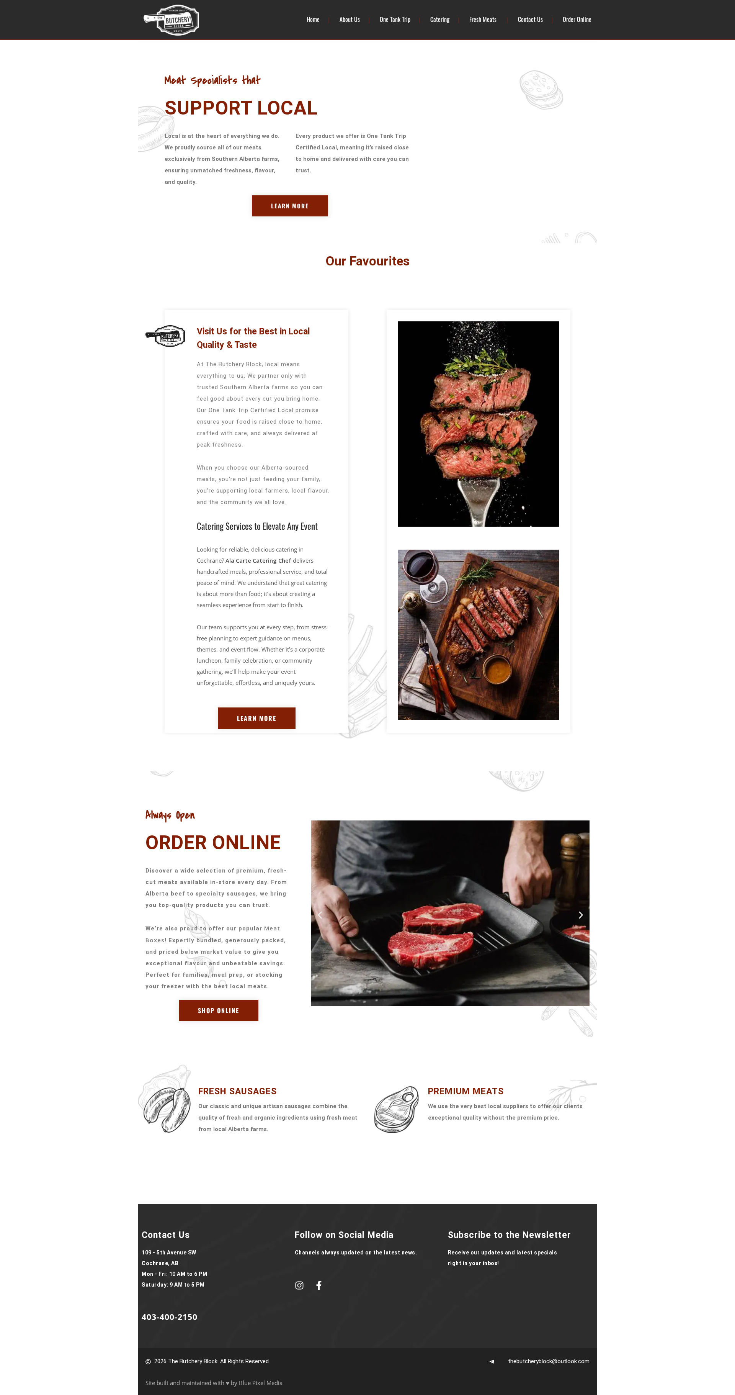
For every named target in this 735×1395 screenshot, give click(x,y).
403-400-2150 (170, 1316)
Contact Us (530, 19)
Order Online (577, 19)
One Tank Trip (395, 19)
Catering (439, 19)
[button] (320, 915)
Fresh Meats (483, 19)
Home (313, 19)
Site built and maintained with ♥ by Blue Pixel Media (214, 1383)
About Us (350, 19)
